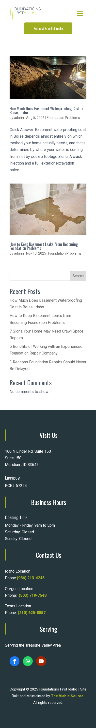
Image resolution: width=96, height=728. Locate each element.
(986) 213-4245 (31, 578)
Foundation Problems (63, 118)
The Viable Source (67, 696)
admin (19, 118)
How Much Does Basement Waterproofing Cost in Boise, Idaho (46, 110)
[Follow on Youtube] (41, 661)
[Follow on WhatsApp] (28, 661)
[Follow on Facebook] (14, 661)
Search (78, 276)
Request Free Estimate (48, 28)
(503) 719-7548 (33, 595)
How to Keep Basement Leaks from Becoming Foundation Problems (44, 246)
